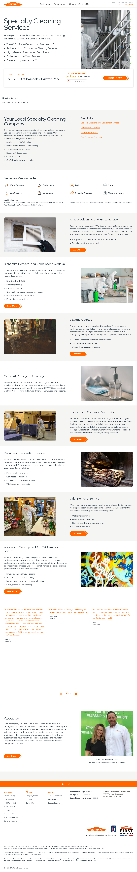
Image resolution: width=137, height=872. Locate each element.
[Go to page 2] (68, 694)
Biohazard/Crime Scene (26, 202)
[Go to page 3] (71, 694)
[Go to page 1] (66, 694)
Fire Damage (9, 799)
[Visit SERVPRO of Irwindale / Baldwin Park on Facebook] (74, 784)
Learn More (77, 250)
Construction (8, 810)
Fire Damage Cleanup (91, 137)
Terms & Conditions (55, 796)
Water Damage (10, 796)
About (72, 4)
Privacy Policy (53, 799)
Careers (29, 799)
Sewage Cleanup (10, 202)
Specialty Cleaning (11, 817)
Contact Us (83, 4)
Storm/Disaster (9, 807)
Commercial (59, 4)
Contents (39, 205)
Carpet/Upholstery (81, 202)
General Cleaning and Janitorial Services (100, 122)
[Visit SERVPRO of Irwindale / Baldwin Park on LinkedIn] (63, 784)
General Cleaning (10, 821)
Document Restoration (112, 202)
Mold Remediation (89, 132)
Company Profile (32, 796)
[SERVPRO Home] (13, 4)
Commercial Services (90, 127)
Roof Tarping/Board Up (12, 205)
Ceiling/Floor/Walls (96, 202)
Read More (11, 756)
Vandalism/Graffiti (29, 205)
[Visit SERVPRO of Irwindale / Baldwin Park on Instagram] (68, 784)
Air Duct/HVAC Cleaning (65, 202)
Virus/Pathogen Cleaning (45, 202)
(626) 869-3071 (125, 5)
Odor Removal (127, 202)
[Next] (76, 694)
